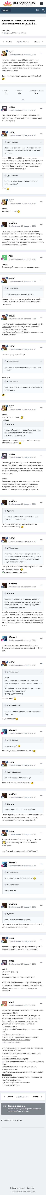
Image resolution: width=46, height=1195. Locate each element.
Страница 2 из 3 (23, 42)
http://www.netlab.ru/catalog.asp (15, 1059)
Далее (37, 42)
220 (11, 256)
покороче (13, 927)
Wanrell (12, 637)
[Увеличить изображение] (3, 78)
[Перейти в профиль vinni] (4, 1003)
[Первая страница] (3, 42)
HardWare (22, 33)
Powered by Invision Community (23, 1191)
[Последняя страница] (42, 42)
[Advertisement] (23, 1154)
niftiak (7, 30)
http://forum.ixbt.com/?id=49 (13, 1034)
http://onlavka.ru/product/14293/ (15, 332)
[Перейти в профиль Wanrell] (4, 638)
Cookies (30, 1188)
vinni (11, 1002)
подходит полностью (10, 645)
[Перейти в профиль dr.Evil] (4, 133)
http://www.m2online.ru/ (11, 1080)
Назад (9, 42)
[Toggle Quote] (6, 142)
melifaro (13, 223)
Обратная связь (17, 1188)
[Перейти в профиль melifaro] (4, 224)
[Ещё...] (41, 53)
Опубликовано (22, 55)
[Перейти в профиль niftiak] (4, 108)
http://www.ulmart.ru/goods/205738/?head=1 (20, 851)
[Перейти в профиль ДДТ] (4, 53)
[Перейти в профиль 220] (4, 257)
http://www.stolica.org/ (11, 1085)
